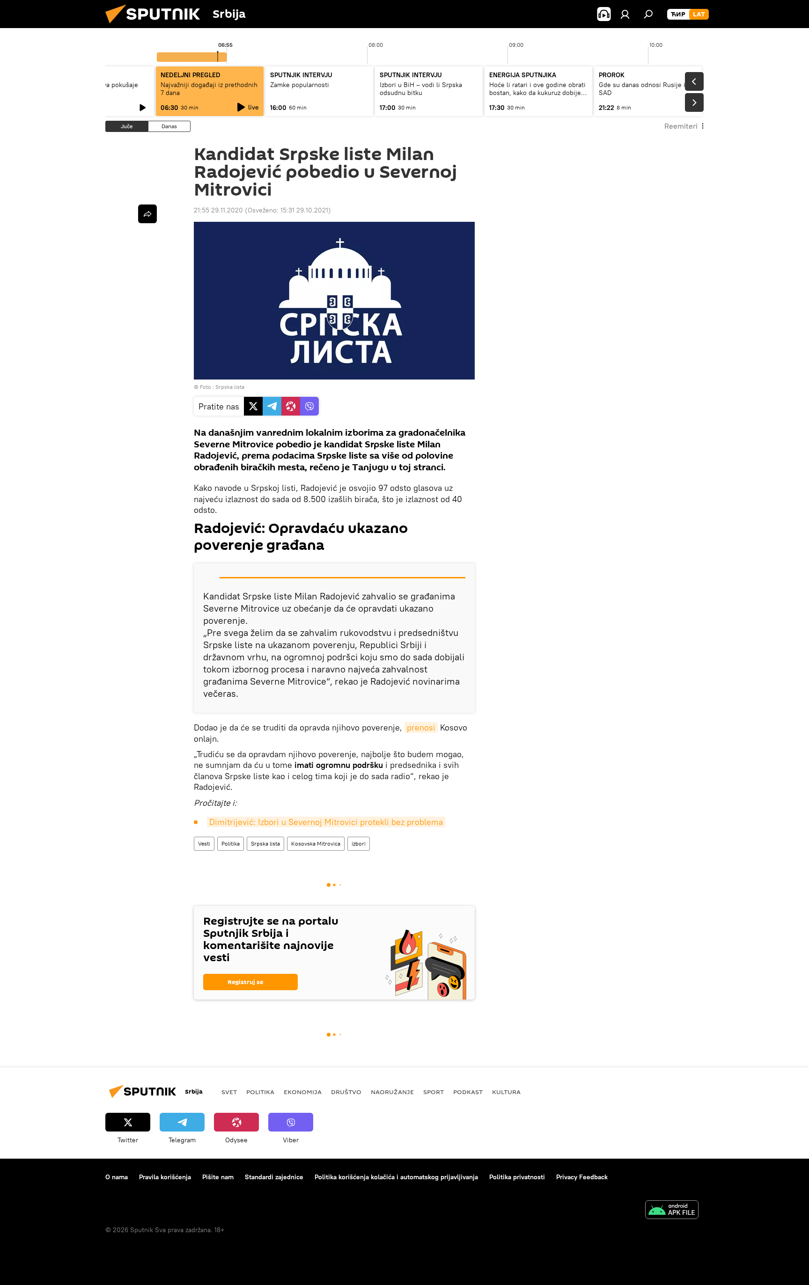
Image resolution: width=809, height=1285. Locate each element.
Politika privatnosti (517, 1177)
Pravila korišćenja (165, 1177)
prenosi (421, 727)
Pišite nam (218, 1177)
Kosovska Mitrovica (315, 843)
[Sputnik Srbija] (156, 26)
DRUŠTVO (346, 1092)
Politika (230, 843)
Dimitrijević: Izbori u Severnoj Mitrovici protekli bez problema (326, 822)
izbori (359, 843)
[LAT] (699, 14)
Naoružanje (392, 1092)
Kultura (506, 1092)
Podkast (468, 1092)
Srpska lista (265, 843)
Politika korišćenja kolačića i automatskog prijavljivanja (396, 1177)
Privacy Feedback (582, 1177)
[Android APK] (672, 1210)
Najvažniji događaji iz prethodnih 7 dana (209, 88)
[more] (147, 213)
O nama (116, 1177)
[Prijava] (625, 14)
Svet (229, 1092)
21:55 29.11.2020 (218, 210)
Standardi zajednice (274, 1177)
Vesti (204, 843)
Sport (433, 1092)
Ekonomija (303, 1092)
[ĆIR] (678, 14)
